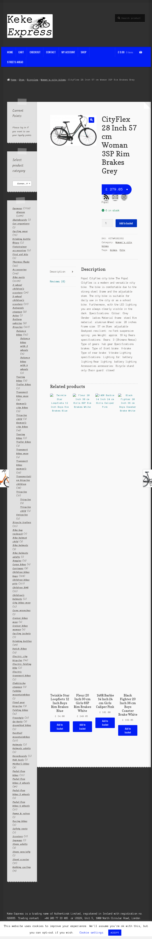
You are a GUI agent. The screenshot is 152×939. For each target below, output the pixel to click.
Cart (21, 52)
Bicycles (32, 80)
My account (68, 52)
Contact (51, 52)
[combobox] (22, 183)
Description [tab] (57, 271)
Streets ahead (15, 62)
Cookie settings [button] (91, 932)
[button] (91, 120)
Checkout (35, 52)
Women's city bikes (53, 80)
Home (10, 52)
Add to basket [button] (60, 726)
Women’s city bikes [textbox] (23, 184)
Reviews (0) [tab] (57, 281)
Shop (83, 52)
